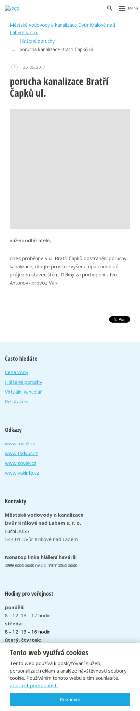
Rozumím (70, 699)
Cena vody (16, 372)
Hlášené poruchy (23, 382)
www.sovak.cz (20, 463)
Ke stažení (16, 401)
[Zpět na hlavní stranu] (20, 8)
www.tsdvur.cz (21, 453)
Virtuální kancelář (23, 391)
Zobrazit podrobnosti (34, 685)
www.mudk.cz (20, 443)
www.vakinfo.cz (22, 472)
